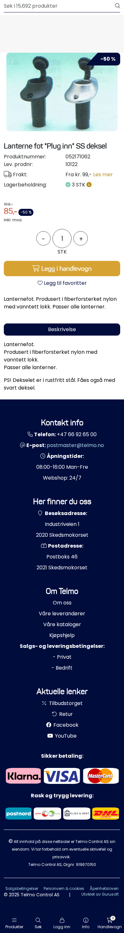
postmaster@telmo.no (75, 445)
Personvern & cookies (64, 888)
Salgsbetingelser (21, 888)
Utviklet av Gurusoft (100, 894)
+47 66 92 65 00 (77, 434)
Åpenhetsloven (104, 888)
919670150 (86, 864)
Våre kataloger (62, 624)
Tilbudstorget (65, 703)
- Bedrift (62, 667)
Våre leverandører (62, 613)
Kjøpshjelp (62, 635)
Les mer (103, 174)
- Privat (62, 657)
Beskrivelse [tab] (62, 329)
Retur (65, 714)
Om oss (62, 602)
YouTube (65, 736)
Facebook (65, 725)
